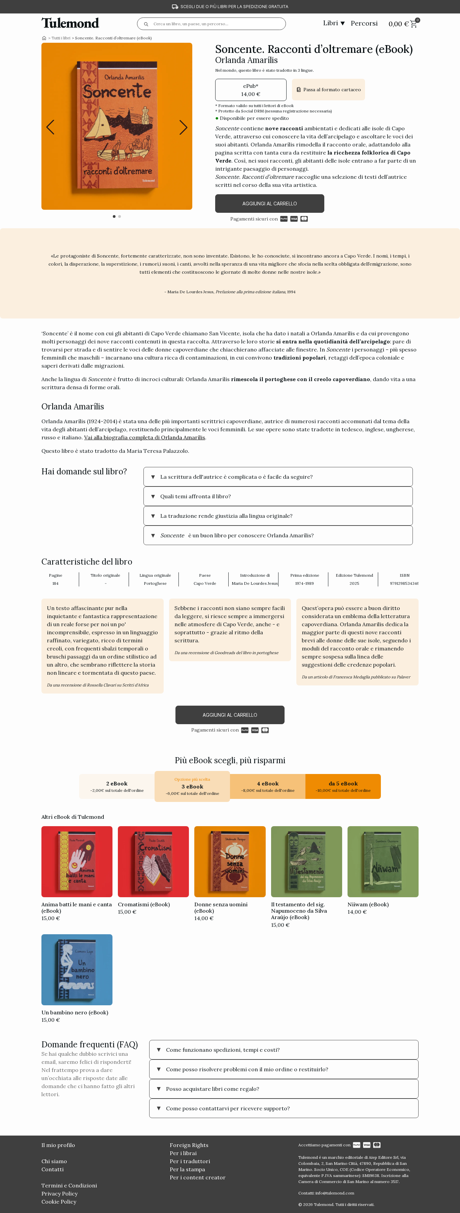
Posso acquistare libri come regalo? (212, 1088)
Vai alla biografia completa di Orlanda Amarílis (144, 437)
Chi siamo (54, 1161)
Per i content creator (198, 1177)
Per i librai (183, 1153)
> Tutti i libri (59, 38)
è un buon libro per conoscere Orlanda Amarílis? (237, 535)
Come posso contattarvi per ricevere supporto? (228, 1108)
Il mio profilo (58, 1145)
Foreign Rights (189, 1145)
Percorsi (364, 23)
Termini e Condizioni (69, 1185)
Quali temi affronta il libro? (195, 496)
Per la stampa (187, 1169)
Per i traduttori (190, 1161)
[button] (183, 127)
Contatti (52, 1169)
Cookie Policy (58, 1201)
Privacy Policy (59, 1193)
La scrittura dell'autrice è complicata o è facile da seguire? (236, 476)
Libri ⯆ (334, 23)
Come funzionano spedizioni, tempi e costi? (223, 1049)
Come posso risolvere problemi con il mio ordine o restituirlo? (247, 1069)
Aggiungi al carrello (269, 203)
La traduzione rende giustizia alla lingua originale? (226, 515)
